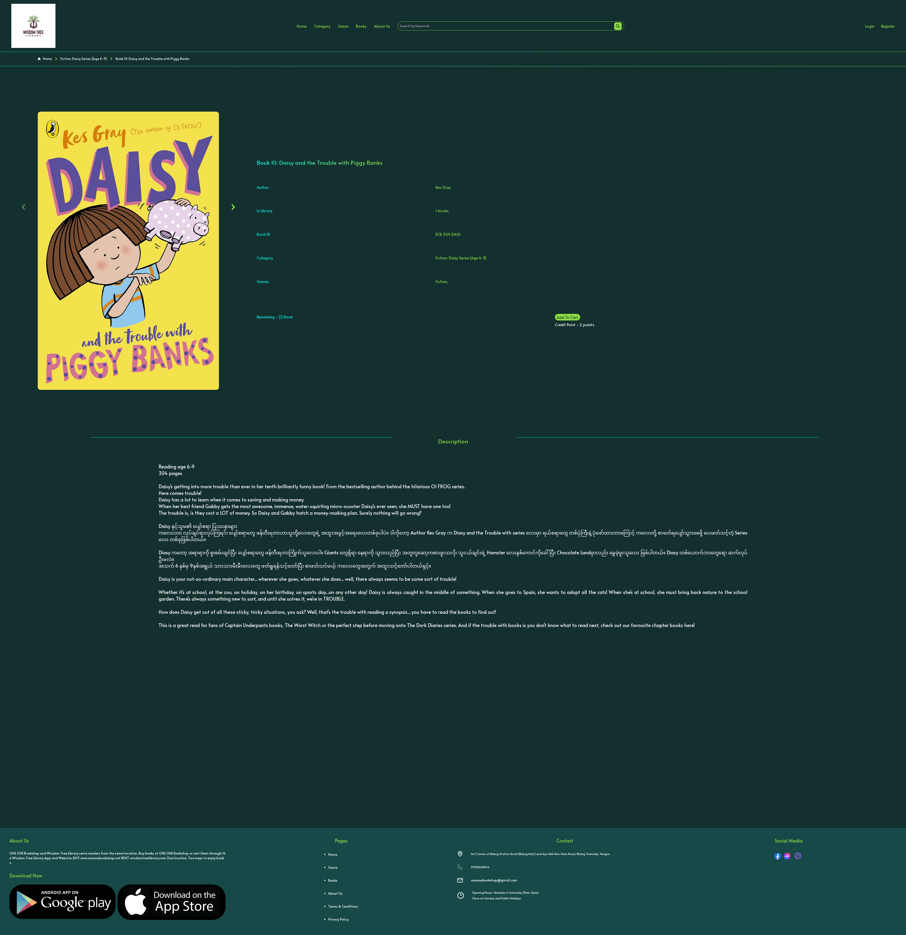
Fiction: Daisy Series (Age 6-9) (83, 58)
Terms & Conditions (343, 906)
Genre (343, 26)
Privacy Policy (338, 919)
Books (361, 26)
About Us (382, 26)
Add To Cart (567, 317)
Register (888, 26)
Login (869, 26)
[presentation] (23, 206)
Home (301, 26)
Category (322, 26)
